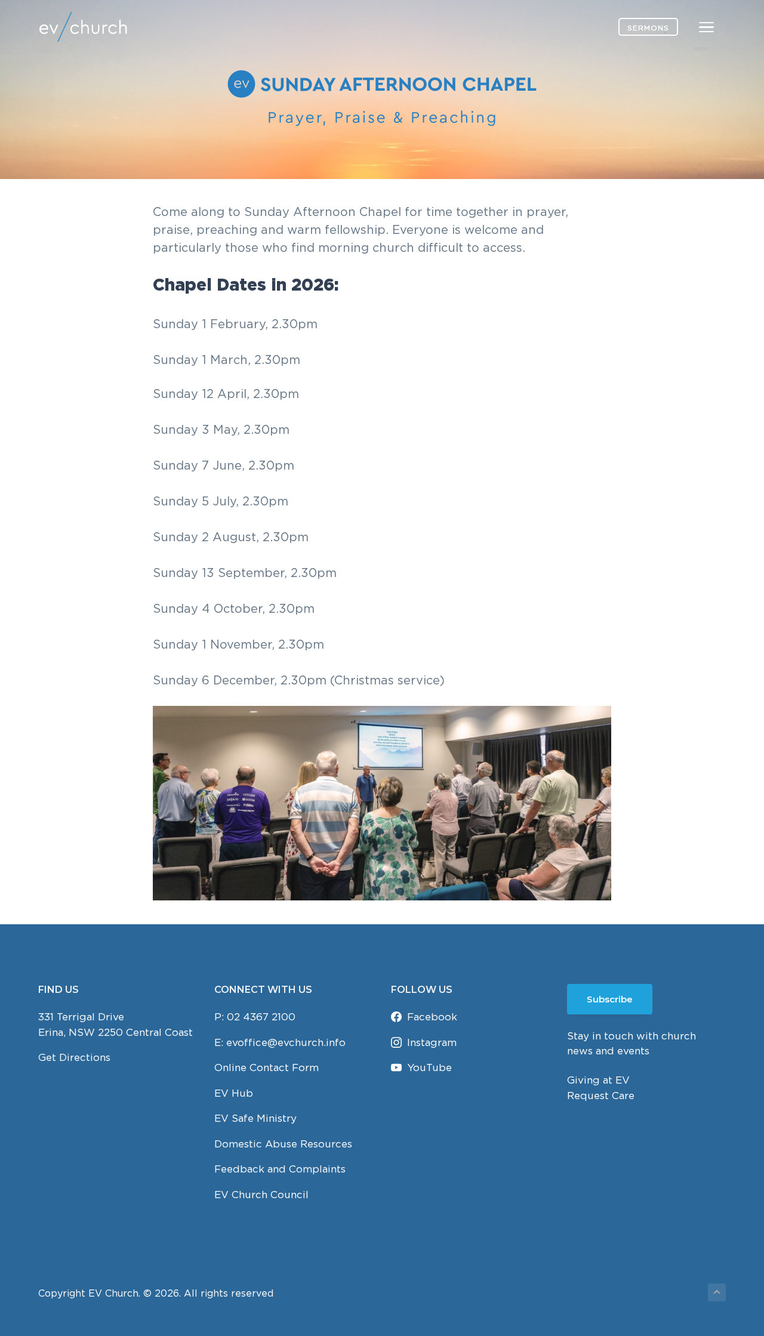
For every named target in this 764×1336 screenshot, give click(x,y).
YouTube (429, 1067)
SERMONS (648, 28)
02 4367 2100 (261, 1016)
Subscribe (610, 999)
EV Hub (233, 1093)
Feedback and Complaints (280, 1169)
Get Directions (74, 1057)
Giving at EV (598, 1080)
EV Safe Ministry (255, 1118)
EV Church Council (261, 1194)
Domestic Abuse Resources (283, 1143)
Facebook (432, 1016)
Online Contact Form (266, 1067)
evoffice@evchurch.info (286, 1042)
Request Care (600, 1095)
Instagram (432, 1042)
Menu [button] (692, 26)
